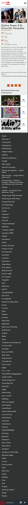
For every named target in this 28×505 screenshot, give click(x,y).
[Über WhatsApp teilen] (16, 85)
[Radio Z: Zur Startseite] (12, 3)
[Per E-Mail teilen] (19, 85)
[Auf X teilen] (12, 85)
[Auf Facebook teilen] (8, 85)
